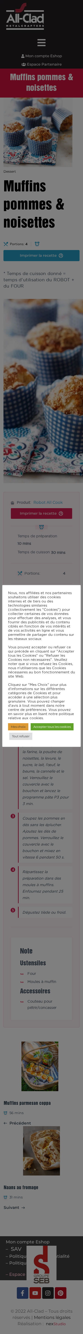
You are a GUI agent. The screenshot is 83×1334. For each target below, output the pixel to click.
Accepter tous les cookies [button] (52, 727)
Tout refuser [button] (21, 736)
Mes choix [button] (18, 727)
